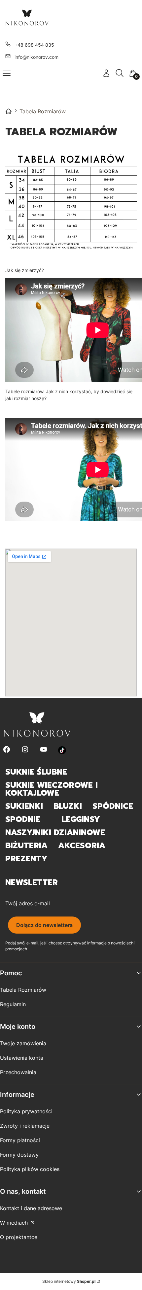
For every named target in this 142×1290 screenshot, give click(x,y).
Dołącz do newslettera (44, 925)
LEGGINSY (80, 819)
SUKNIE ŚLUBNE (36, 772)
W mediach (14, 1222)
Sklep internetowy (68, 1281)
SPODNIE (22, 819)
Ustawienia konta (21, 1057)
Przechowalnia (18, 1072)
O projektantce (18, 1237)
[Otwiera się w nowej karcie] (62, 750)
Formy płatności (20, 1140)
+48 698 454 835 (34, 45)
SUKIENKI (24, 806)
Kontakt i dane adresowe (31, 1208)
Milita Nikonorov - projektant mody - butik (8, 111)
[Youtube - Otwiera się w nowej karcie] (43, 750)
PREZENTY (26, 859)
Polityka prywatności (26, 1111)
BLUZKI (67, 806)
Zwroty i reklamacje (25, 1125)
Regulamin (13, 1004)
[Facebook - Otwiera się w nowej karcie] (6, 750)
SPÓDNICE (112, 806)
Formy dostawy (19, 1154)
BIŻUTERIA (26, 845)
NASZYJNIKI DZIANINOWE (55, 832)
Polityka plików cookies (29, 1169)
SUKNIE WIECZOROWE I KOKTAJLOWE (51, 789)
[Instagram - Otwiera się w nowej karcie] (25, 750)
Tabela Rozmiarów (23, 989)
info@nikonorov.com (36, 57)
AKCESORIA (81, 845)
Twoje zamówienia (23, 1043)
